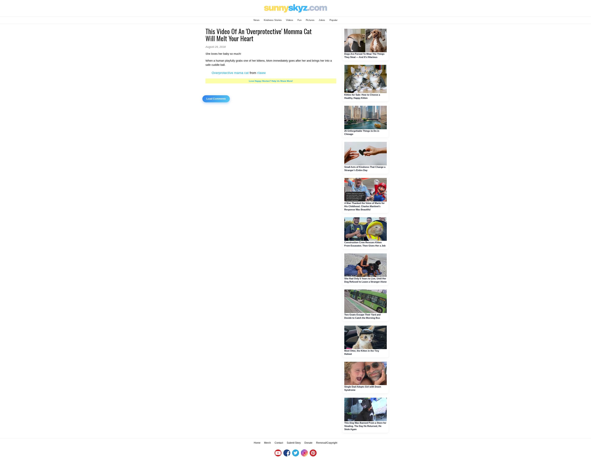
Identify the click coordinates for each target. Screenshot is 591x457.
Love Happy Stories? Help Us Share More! (271, 81)
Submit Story (294, 442)
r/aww (261, 73)
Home (257, 442)
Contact (279, 442)
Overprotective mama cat (230, 73)
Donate (308, 442)
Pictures (310, 20)
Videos (289, 20)
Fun (300, 20)
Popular (334, 20)
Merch (267, 442)
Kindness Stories (273, 20)
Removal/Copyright (326, 442)
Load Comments (216, 98)
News (256, 20)
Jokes (322, 20)
